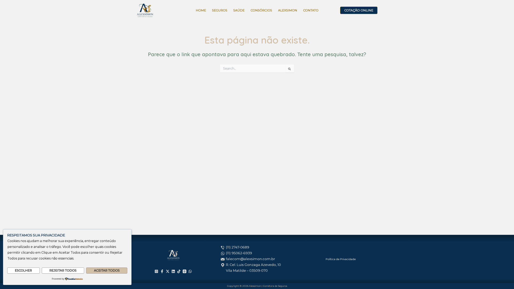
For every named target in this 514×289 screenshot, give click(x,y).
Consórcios (261, 10)
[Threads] (184, 271)
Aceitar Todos (107, 270)
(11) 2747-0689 (237, 247)
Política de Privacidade (341, 259)
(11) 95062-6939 (239, 253)
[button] (358, 10)
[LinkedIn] (173, 271)
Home (201, 10)
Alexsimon (287, 10)
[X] (167, 271)
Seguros (219, 10)
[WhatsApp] (190, 271)
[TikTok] (179, 271)
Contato (310, 10)
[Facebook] (162, 271)
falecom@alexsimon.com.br (250, 259)
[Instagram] (156, 271)
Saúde (239, 10)
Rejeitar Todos (62, 270)
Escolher (23, 270)
